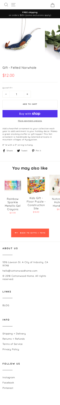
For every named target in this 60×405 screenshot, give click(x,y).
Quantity (7, 88)
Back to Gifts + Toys (32, 233)
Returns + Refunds (13, 338)
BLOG (5, 305)
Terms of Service (12, 343)
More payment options (30, 120)
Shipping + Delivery (14, 333)
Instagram (8, 377)
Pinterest (7, 387)
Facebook (8, 382)
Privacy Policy (10, 349)
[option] (30, 14)
